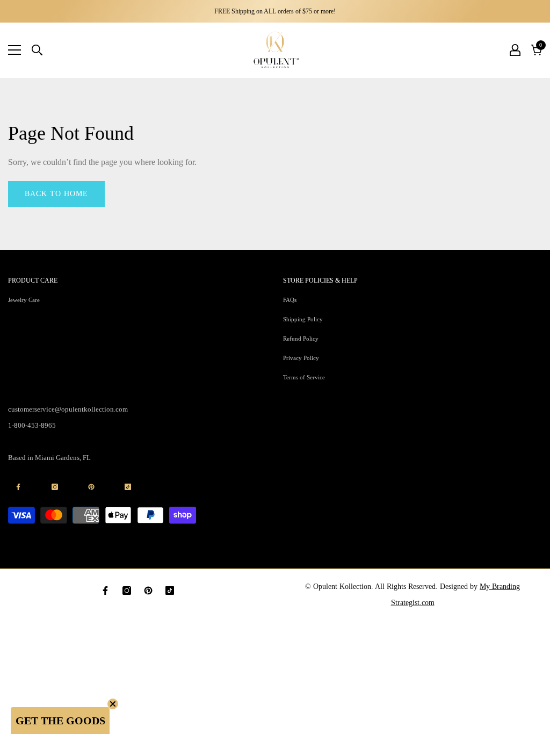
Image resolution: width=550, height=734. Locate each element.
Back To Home (56, 194)
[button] (60, 720)
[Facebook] (105, 590)
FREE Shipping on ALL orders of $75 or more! (275, 11)
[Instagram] (126, 590)
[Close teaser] (112, 704)
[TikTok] (169, 590)
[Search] (37, 50)
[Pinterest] (148, 590)
